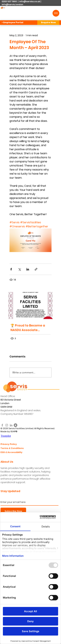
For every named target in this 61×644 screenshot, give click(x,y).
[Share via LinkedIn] (27, 269)
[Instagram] (6, 425)
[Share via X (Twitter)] (19, 269)
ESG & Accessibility (11, 452)
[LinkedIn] (11, 425)
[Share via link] (36, 269)
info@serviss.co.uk (29, 1)
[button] (48, 22)
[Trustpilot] (15, 425)
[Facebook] (2, 425)
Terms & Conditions (12, 448)
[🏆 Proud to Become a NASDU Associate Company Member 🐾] (30, 305)
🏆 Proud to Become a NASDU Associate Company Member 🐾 (28, 327)
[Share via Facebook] (11, 269)
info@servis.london (12, 4)
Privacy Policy (9, 444)
